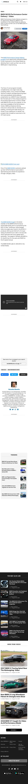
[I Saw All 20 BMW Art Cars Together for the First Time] (23, 484)
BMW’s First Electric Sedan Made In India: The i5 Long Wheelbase (16, 632)
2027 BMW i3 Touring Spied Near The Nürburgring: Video (17, 622)
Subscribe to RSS (4, 747)
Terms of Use (13, 744)
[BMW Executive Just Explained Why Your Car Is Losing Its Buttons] (4, 591)
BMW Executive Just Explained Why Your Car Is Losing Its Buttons (18, 592)
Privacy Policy (13, 747)
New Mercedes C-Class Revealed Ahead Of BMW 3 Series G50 (9, 470)
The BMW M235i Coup (7, 222)
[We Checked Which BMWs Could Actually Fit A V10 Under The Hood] (4, 581)
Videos (2, 11)
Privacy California (4, 751)
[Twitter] (13, 409)
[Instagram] (15, 409)
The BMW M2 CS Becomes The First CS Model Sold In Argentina (18, 602)
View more (13, 730)
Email (24, 374)
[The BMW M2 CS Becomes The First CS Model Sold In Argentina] (4, 601)
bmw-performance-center (13, 369)
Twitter (14, 374)
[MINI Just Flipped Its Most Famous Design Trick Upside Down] (23, 476)
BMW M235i (11, 168)
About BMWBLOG (5, 741)
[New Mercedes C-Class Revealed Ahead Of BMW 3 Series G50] (23, 468)
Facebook (5, 374)
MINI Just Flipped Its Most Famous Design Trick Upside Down (9, 478)
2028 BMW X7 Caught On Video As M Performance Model (13, 722)
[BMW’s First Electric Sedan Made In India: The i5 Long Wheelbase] (4, 630)
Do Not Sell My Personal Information (22, 748)
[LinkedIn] (18, 409)
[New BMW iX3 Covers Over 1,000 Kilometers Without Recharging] (23, 492)
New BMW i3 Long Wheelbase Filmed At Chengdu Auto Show (13, 696)
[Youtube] (15, 769)
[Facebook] (10, 409)
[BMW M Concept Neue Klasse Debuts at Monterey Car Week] (23, 460)
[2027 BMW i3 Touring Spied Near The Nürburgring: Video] (4, 621)
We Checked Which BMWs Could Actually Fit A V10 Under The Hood (18, 582)
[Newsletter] (20, 1)
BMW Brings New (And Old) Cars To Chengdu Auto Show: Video (17, 613)
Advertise (3, 744)
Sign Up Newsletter (21, 745)
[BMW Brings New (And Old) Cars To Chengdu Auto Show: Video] (4, 611)
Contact (20, 741)
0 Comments (25, 28)
